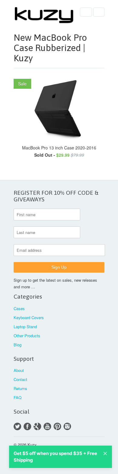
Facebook (27, 426)
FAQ (17, 397)
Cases (19, 308)
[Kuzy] (44, 15)
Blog (17, 344)
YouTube (47, 426)
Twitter (17, 426)
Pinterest (57, 426)
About (19, 370)
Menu (86, 12)
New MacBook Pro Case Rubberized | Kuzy (50, 47)
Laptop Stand (25, 326)
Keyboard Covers (29, 317)
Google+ (37, 426)
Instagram (67, 426)
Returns (20, 388)
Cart (98, 12)
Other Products (27, 335)
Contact (20, 379)
